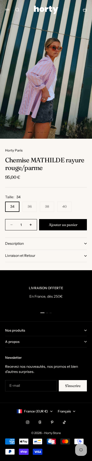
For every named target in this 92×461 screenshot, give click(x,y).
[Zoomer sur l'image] (85, 130)
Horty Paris (13, 150)
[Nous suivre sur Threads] (40, 422)
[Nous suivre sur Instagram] (28, 422)
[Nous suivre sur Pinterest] (52, 422)
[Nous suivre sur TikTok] (64, 422)
